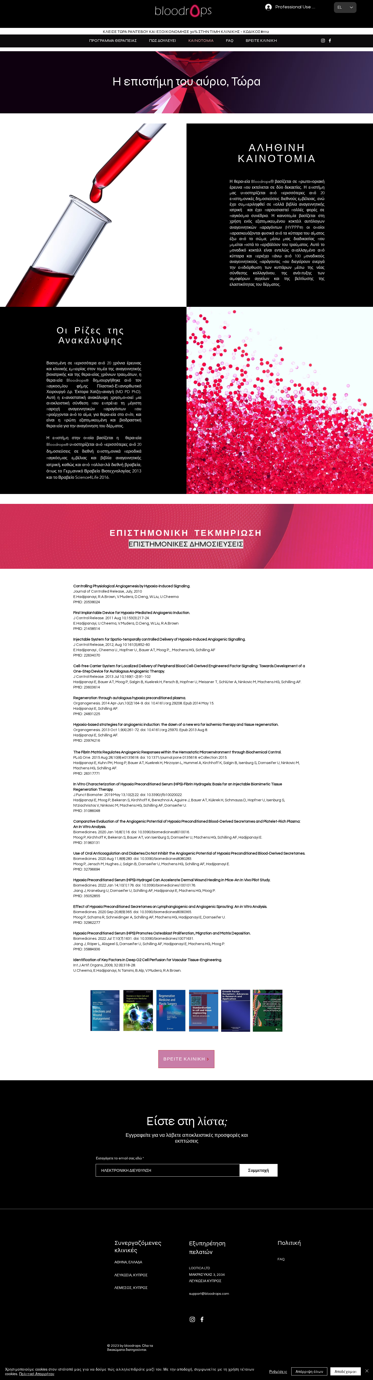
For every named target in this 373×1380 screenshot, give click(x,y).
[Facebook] (329, 40)
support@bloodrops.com (209, 1294)
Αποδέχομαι (346, 1371)
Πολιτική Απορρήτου (36, 1373)
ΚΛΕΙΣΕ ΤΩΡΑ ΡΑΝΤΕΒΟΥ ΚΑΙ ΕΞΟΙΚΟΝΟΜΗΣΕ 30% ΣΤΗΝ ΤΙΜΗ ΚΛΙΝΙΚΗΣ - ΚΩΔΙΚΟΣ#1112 (186, 31)
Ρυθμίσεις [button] (278, 1371)
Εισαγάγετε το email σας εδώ (119, 1158)
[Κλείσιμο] (367, 1371)
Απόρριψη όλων (309, 1371)
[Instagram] (323, 40)
